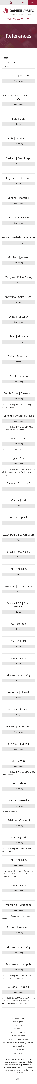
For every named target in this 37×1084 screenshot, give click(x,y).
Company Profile (18, 1018)
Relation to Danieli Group (18, 1039)
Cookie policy (18, 1050)
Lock (11, 2)
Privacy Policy (18, 1046)
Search (17, 2)
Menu (32, 2)
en (23, 2)
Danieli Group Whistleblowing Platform (18, 1043)
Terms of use (18, 1053)
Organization (19, 1029)
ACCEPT (18, 1079)
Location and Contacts (18, 1032)
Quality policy (18, 1022)
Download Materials (18, 1036)
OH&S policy (18, 1025)
